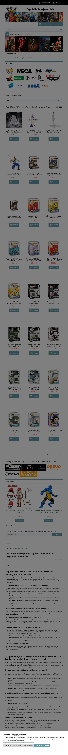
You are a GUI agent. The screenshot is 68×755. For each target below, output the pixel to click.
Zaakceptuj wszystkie (42, 745)
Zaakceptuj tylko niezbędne (12, 745)
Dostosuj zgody (28, 745)
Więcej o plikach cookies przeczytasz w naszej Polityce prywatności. (18, 742)
